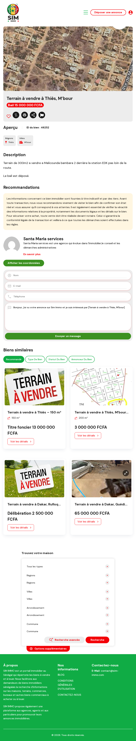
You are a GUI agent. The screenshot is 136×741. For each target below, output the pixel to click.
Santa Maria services (43, 238)
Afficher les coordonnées (24, 263)
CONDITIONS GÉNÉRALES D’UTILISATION (66, 685)
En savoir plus (31, 254)
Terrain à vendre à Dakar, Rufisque (34, 504)
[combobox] (68, 566)
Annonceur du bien (81, 359)
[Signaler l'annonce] (41, 115)
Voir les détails (19, 441)
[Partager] (33, 115)
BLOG (61, 674)
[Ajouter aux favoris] (9, 116)
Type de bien (35, 359)
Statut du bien (57, 359)
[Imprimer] (24, 115)
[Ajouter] (16, 115)
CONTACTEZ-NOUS (69, 694)
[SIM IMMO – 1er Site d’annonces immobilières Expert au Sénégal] (13, 12)
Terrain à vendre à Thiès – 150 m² (34, 412)
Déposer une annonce (108, 12)
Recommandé (13, 359)
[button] (86, 12)
